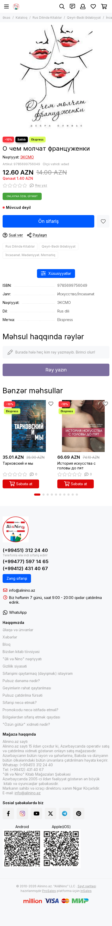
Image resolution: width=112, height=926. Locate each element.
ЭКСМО (27, 157)
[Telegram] (64, 813)
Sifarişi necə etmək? (20, 702)
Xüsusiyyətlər (59, 273)
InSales (86, 891)
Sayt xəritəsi (87, 886)
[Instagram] (22, 813)
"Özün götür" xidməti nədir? (26, 724)
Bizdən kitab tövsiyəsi (21, 651)
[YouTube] (36, 813)
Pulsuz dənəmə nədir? (21, 680)
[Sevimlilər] (103, 221)
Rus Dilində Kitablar (47, 17)
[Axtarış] (62, 6)
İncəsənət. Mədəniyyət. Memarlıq (30, 255)
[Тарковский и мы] (29, 426)
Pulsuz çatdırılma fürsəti (22, 695)
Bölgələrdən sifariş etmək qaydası (31, 717)
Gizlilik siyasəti (15, 666)
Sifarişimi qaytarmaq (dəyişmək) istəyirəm (38, 673)
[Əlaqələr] (72, 6)
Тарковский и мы (18, 463)
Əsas (6, 17)
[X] (50, 813)
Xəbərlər (10, 637)
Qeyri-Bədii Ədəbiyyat (84, 17)
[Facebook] (8, 813)
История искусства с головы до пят (76, 465)
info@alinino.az (22, 590)
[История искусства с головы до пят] (83, 426)
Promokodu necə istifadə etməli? (30, 710)
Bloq (6, 644)
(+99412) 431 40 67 (25, 568)
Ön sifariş (48, 221)
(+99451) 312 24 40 (25, 550)
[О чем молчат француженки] (56, 78)
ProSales (49, 891)
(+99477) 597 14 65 (25, 561)
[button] (37, 495)
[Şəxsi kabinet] (83, 6)
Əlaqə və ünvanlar (18, 630)
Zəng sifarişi (17, 578)
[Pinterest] (78, 813)
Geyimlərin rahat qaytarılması (27, 688)
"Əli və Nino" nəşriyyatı (22, 659)
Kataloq (21, 17)
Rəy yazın (56, 369)
